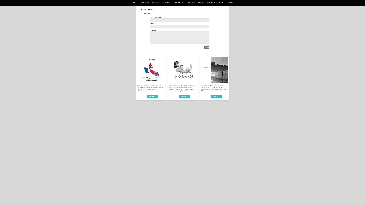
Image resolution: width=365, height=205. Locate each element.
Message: (153, 30)
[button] (149, 3)
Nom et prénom (155, 17)
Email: (152, 23)
